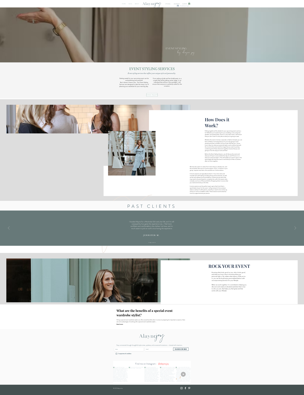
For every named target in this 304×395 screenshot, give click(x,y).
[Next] (295, 228)
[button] (189, 3)
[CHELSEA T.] (153, 242)
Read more (120, 324)
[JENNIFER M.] (150, 242)
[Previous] (9, 228)
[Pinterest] (189, 388)
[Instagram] (181, 388)
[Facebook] (185, 388)
